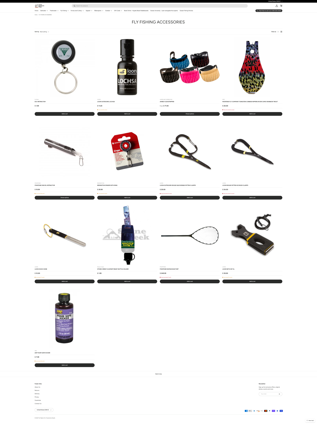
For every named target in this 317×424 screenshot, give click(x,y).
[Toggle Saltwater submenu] (47, 11)
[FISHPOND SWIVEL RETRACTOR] (65, 151)
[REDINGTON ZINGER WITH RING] (127, 151)
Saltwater (43, 10)
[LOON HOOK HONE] (65, 235)
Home (36, 10)
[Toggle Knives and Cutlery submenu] (83, 11)
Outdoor (107, 10)
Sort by (37, 31)
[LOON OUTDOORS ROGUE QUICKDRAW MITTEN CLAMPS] (190, 151)
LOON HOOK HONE (41, 269)
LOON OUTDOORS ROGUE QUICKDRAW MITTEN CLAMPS (178, 185)
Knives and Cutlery (76, 10)
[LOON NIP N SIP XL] (252, 235)
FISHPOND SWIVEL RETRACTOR (45, 185)
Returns (37, 390)
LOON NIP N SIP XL (228, 269)
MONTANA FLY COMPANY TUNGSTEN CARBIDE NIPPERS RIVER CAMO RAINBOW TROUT (250, 101)
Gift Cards (117, 10)
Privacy (37, 397)
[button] (281, 6)
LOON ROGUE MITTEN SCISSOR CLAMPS (235, 185)
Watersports (97, 10)
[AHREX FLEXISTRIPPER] (190, 67)
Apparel (88, 10)
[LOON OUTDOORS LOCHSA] (127, 67)
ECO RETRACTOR (40, 101)
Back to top (158, 374)
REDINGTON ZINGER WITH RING (107, 185)
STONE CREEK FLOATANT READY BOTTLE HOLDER (113, 269)
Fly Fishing (64, 10)
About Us (37, 387)
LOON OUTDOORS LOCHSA (106, 101)
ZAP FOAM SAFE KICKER (42, 353)
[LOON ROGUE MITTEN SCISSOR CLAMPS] (252, 151)
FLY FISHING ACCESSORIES (45, 14)
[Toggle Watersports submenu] (103, 11)
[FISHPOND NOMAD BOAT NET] (190, 235)
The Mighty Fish (42, 418)
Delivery (37, 393)
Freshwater (53, 10)
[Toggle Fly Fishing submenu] (68, 11)
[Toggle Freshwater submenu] (58, 11)
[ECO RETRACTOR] (65, 67)
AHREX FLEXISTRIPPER (167, 101)
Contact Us (38, 403)
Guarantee (38, 400)
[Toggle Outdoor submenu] (111, 11)
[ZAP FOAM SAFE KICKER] (65, 318)
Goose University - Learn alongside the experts (164, 10)
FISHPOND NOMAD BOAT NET (169, 269)
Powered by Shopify (50, 418)
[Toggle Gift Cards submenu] (121, 11)
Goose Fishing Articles (186, 10)
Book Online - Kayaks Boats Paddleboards (136, 10)
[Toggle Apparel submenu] (92, 11)
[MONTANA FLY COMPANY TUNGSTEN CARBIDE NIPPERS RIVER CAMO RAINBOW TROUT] (252, 67)
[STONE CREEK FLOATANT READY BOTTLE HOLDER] (127, 235)
